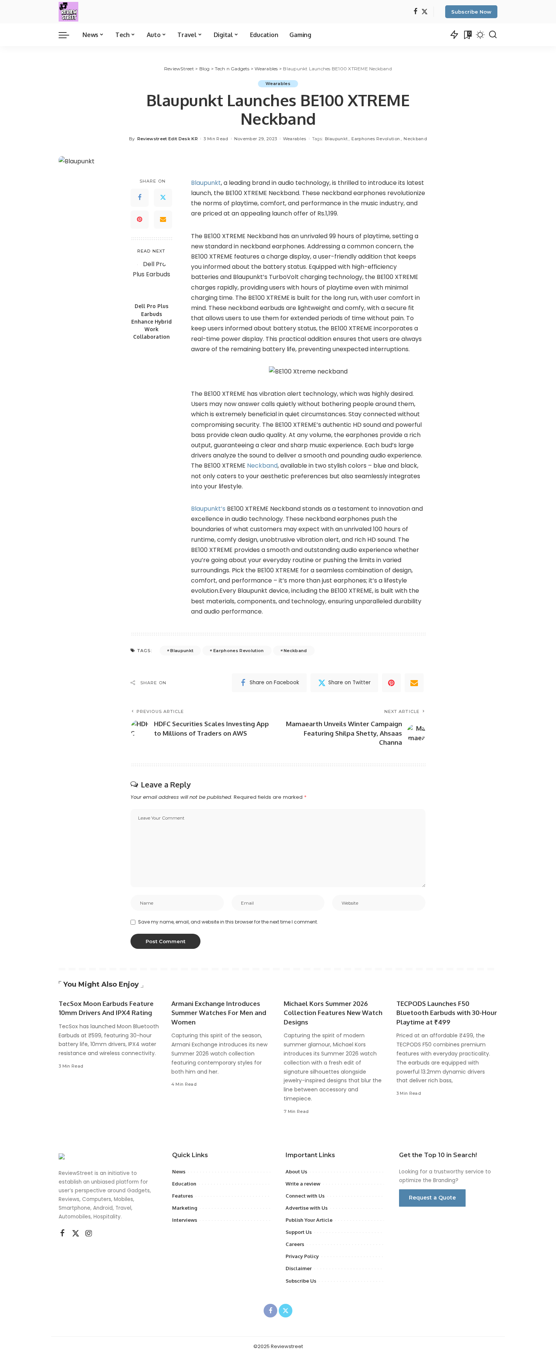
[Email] (163, 220)
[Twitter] (424, 11)
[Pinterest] (139, 220)
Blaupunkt (336, 138)
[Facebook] (415, 11)
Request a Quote (432, 1197)
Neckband (415, 138)
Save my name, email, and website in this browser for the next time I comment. (228, 922)
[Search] (492, 34)
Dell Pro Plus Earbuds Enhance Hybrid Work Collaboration (151, 321)
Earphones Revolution (375, 138)
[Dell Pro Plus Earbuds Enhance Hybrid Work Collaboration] (151, 279)
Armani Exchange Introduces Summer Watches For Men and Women (218, 1013)
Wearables (278, 83)
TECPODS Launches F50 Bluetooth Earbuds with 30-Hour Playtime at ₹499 (446, 1013)
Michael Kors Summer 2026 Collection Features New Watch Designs (333, 1013)
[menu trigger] (68, 34)
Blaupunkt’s (209, 508)
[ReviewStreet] (68, 12)
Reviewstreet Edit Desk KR (167, 138)
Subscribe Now (471, 12)
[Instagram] (89, 1233)
